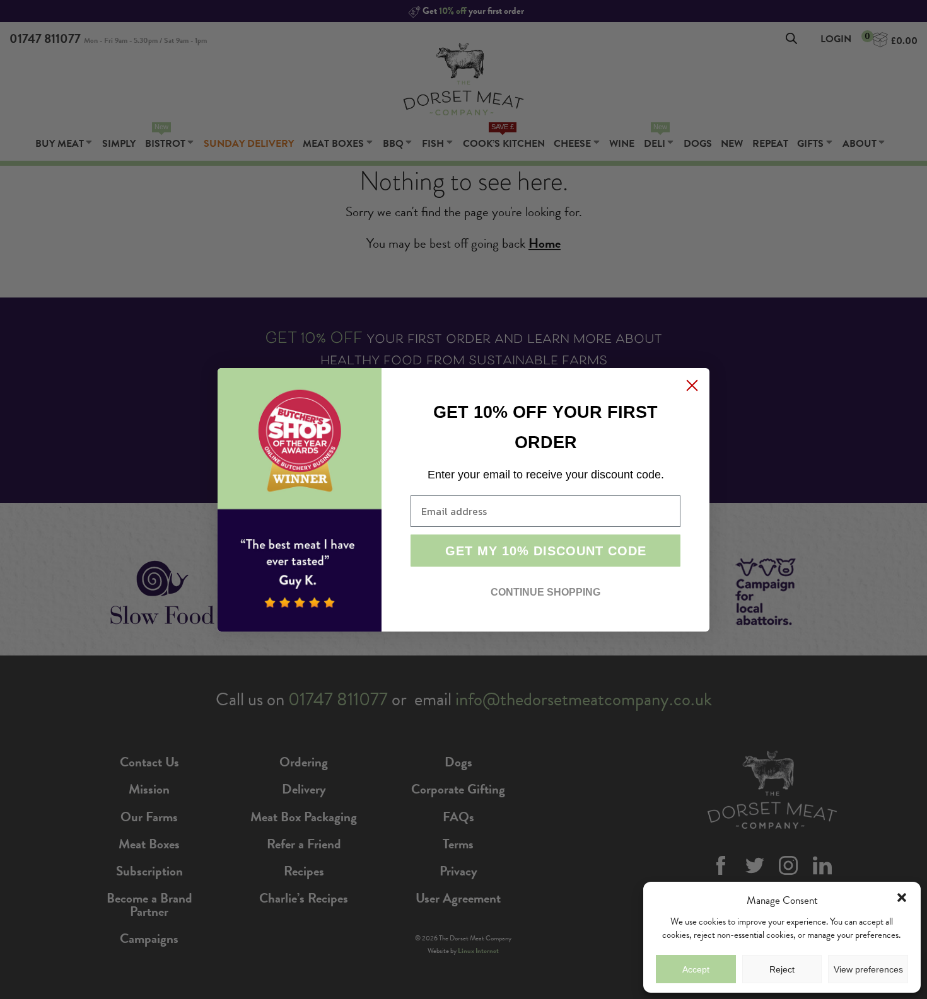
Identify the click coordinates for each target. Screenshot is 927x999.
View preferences (868, 969)
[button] (901, 897)
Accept (695, 969)
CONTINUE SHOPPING (545, 592)
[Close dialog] (692, 385)
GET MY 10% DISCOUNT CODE (545, 551)
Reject (782, 969)
